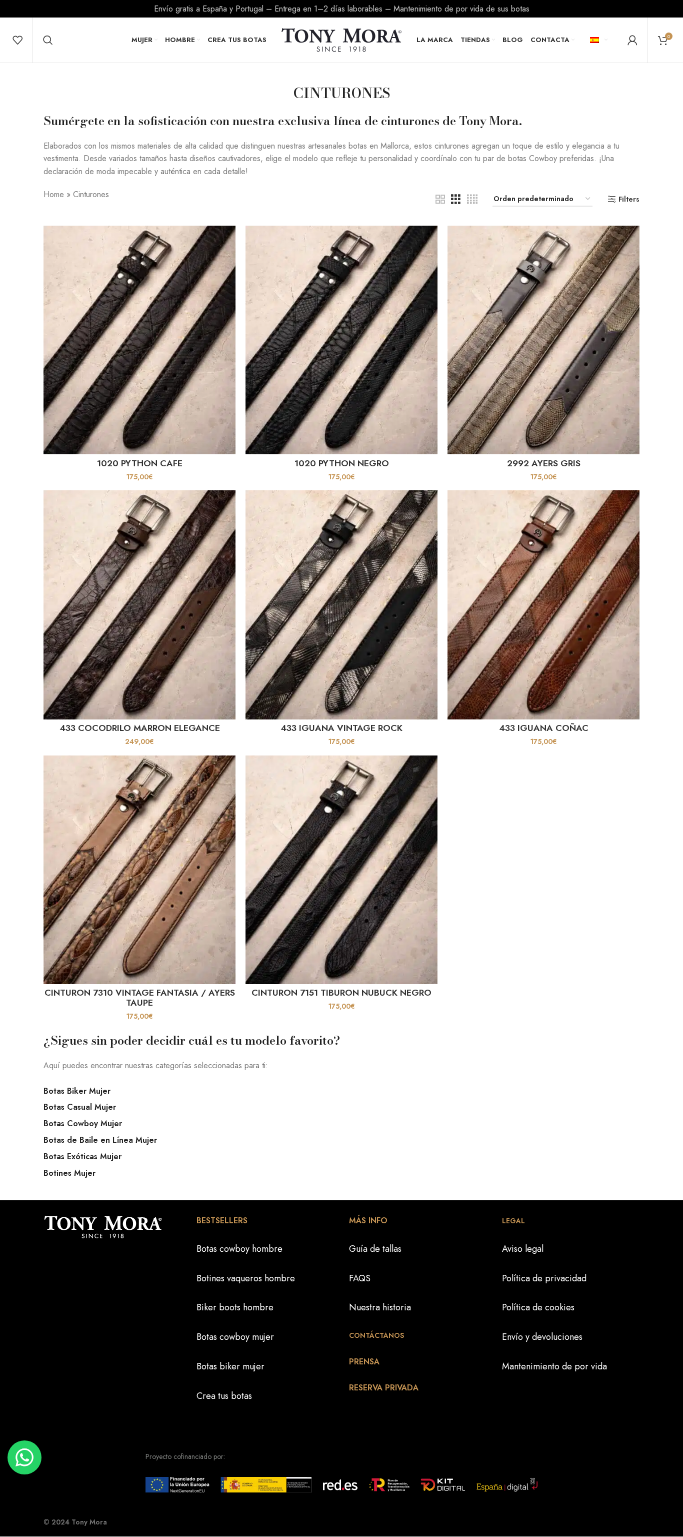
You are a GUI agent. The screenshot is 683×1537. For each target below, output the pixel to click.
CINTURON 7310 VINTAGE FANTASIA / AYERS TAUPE (139, 997)
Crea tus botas (224, 1395)
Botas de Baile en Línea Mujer (100, 1140)
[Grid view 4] (472, 199)
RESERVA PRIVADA (383, 1387)
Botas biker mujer (230, 1366)
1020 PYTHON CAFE (139, 463)
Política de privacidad (544, 1278)
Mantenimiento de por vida (554, 1366)
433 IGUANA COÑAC (543, 727)
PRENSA (364, 1361)
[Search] (48, 40)
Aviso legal (523, 1248)
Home (54, 194)
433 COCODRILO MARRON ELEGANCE (140, 727)
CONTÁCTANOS (376, 1335)
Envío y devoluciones (542, 1336)
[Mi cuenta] (632, 40)
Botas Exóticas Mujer (83, 1156)
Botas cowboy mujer (235, 1336)
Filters (629, 199)
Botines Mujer (70, 1173)
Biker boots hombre (235, 1307)
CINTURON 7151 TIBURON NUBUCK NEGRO (342, 992)
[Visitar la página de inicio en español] (341, 39)
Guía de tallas (375, 1248)
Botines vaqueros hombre (245, 1278)
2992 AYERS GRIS (543, 463)
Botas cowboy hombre (239, 1248)
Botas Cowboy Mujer (83, 1123)
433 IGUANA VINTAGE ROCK (341, 727)
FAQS (359, 1278)
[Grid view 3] (455, 199)
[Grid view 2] (440, 199)
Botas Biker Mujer (77, 1091)
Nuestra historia (380, 1307)
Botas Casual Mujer (80, 1107)
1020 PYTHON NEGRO (341, 463)
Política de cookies (538, 1307)
